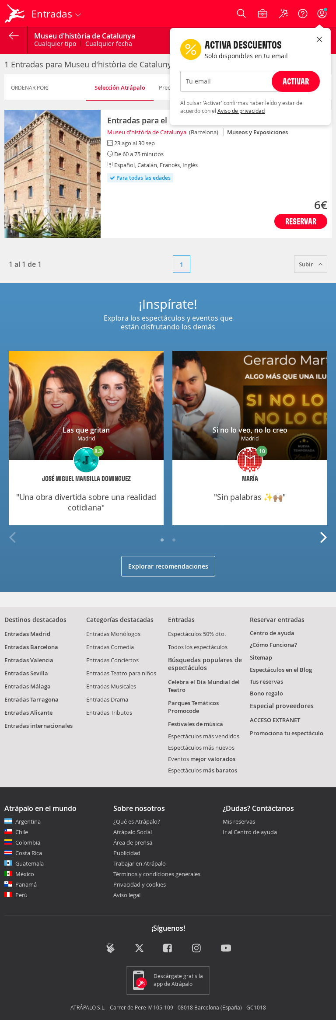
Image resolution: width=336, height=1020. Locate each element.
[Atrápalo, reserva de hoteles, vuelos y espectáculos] (16, 13)
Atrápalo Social (132, 832)
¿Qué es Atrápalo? (136, 821)
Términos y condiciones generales (156, 874)
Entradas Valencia (28, 660)
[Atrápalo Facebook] (168, 948)
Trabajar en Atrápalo (139, 863)
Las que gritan (86, 430)
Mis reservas (239, 821)
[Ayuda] (303, 13)
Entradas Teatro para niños (121, 673)
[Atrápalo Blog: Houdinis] (110, 947)
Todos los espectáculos (198, 647)
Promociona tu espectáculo (286, 733)
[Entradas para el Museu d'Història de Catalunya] (52, 174)
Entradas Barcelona (31, 647)
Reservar (300, 221)
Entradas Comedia (110, 647)
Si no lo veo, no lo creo (250, 430)
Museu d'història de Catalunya (146, 132)
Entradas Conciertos (112, 660)
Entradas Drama (107, 699)
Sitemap (261, 657)
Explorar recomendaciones (168, 566)
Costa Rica (28, 853)
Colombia (27, 842)
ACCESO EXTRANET (275, 720)
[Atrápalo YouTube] (226, 948)
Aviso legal (126, 895)
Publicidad (126, 853)
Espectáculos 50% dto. (197, 634)
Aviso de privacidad (241, 110)
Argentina (28, 821)
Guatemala (29, 863)
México (24, 874)
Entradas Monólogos (113, 634)
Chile (21, 832)
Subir (307, 264)
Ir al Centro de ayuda (250, 832)
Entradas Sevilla (26, 673)
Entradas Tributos (109, 712)
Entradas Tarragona (31, 699)
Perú (21, 895)
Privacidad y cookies (139, 884)
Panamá (26, 884)
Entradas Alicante (28, 712)
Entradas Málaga (27, 686)
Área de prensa (132, 842)
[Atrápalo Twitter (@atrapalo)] (139, 948)
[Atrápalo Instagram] (197, 948)
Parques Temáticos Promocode (193, 707)
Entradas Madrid (27, 634)
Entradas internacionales (38, 726)
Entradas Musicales (111, 686)
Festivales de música (195, 724)
